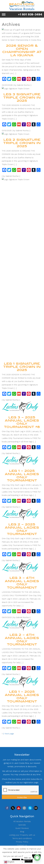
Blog (22, 831)
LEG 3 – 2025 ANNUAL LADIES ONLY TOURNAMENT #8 (22, 422)
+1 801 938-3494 (30, 14)
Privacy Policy (22, 842)
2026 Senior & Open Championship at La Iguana (22, 50)
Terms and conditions (22, 838)
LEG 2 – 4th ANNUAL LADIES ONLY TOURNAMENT (22, 639)
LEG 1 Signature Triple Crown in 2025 (22, 367)
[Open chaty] (37, 857)
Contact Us (22, 845)
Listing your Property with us (22, 835)
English (10, 862)
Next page (9, 733)
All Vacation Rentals (22, 821)
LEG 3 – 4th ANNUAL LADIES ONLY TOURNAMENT (22, 582)
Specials (22, 825)
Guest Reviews (22, 828)
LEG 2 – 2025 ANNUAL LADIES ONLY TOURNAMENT (22, 529)
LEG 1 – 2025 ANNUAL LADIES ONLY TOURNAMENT (22, 475)
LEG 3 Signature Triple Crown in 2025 (22, 97)
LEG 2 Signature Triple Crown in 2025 (22, 143)
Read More (27, 861)
